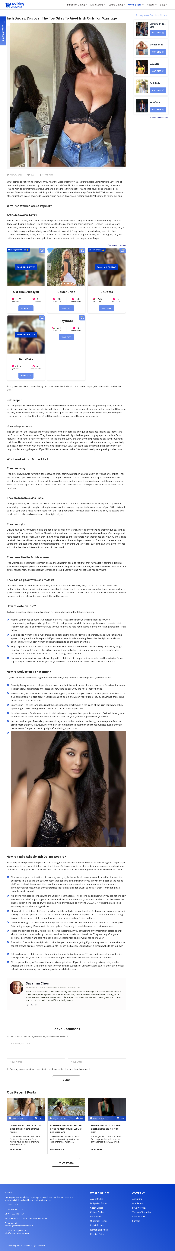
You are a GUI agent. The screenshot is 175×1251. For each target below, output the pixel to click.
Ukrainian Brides (98, 1220)
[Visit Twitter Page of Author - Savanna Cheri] (31, 1005)
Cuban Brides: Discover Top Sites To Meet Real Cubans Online (25, 1128)
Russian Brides (97, 1234)
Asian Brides (96, 1198)
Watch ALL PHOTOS (26, 267)
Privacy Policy (139, 1207)
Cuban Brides (97, 1212)
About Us (137, 1198)
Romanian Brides (99, 1229)
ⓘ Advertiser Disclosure (117, 245)
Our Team (137, 1203)
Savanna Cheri (37, 983)
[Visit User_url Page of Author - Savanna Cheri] (27, 1005)
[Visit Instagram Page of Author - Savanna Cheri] (36, 1005)
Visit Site (26, 308)
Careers (136, 1220)
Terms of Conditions (142, 1212)
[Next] (49, 266)
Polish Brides (97, 1225)
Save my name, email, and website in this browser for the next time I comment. (50, 1069)
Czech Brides (96, 1207)
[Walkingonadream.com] (15, 5)
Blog (162, 4)
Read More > (16, 1149)
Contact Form (139, 1216)
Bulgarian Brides (98, 1203)
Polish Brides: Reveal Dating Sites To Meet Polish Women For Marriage (66, 1128)
